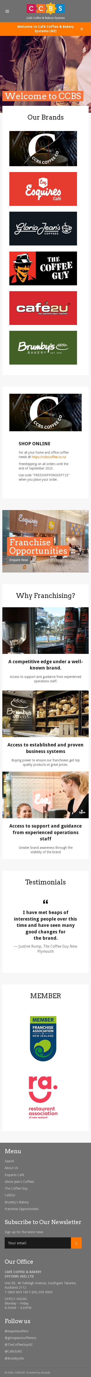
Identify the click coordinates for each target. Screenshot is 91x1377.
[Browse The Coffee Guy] (43, 284)
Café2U (10, 1195)
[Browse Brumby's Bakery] (43, 363)
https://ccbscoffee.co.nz (49, 457)
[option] (45, 74)
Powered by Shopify (38, 1372)
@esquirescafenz (16, 1331)
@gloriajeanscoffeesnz (20, 1338)
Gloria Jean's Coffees (19, 1182)
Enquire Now (18, 560)
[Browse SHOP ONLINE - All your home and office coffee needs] (43, 165)
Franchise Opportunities (38, 546)
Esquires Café (14, 1175)
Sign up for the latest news (24, 1232)
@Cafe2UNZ (13, 1351)
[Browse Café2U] (43, 324)
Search (9, 1161)
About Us (11, 1168)
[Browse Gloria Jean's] (43, 244)
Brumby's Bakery (17, 1202)
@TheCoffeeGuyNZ (19, 1344)
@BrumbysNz (14, 1358)
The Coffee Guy (16, 1188)
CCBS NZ (19, 1372)
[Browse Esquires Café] (43, 205)
